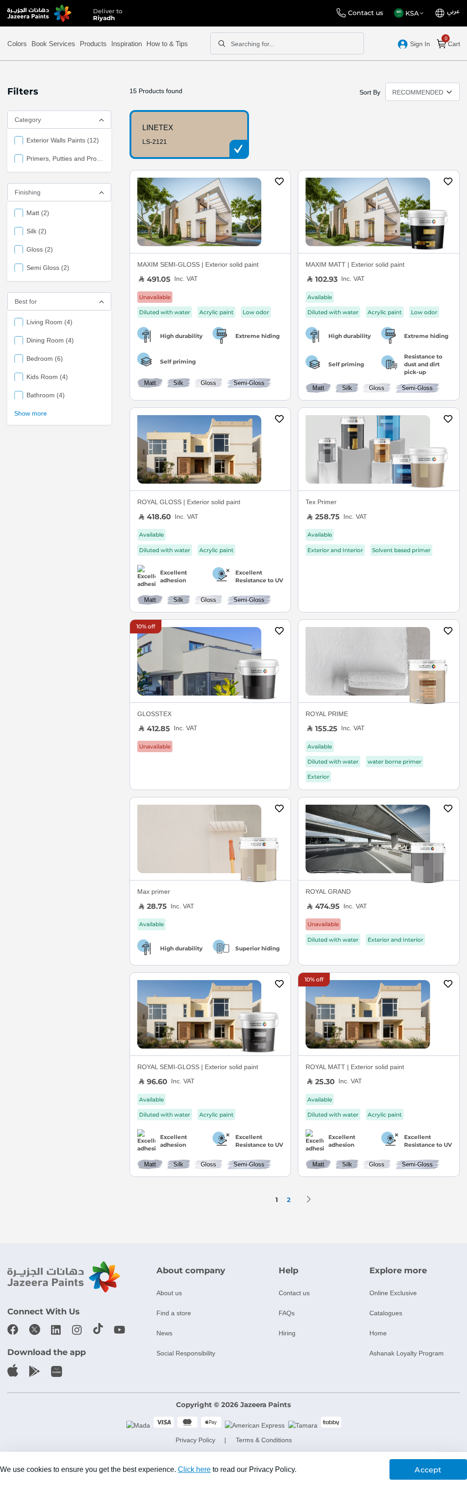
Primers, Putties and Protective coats (65, 158)
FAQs (287, 1313)
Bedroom (44, 358)
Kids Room (47, 376)
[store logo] (39, 13)
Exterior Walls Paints (62, 140)
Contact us (365, 13)
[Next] (309, 1199)
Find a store (173, 1313)
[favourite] (279, 183)
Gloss (39, 249)
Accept (428, 1470)
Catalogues (385, 1313)
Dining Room (50, 340)
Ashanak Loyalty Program (406, 1353)
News (164, 1333)
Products (93, 43)
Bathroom (45, 395)
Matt (37, 212)
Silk (36, 231)
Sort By (369, 92)
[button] (410, 13)
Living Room (49, 322)
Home (378, 1333)
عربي (453, 11)
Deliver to (107, 13)
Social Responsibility (185, 1353)
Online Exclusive (393, 1293)
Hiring (287, 1333)
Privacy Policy (195, 1440)
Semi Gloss (47, 267)
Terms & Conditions (264, 1440)
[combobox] (287, 43)
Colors (17, 43)
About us (169, 1293)
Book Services (53, 43)
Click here (194, 1469)
